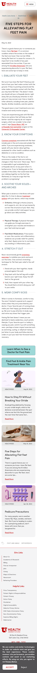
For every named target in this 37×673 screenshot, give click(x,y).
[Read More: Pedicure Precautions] (18, 493)
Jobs (4, 568)
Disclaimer (7, 602)
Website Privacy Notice (11, 608)
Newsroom (7, 577)
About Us (6, 557)
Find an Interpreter (10, 566)
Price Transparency (10, 590)
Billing (5, 563)
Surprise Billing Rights (10, 617)
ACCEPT (10, 667)
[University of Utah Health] (9, 4)
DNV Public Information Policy (13, 611)
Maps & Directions (9, 574)
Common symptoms (9, 140)
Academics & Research (11, 560)
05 (18, 18)
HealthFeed (22, 16)
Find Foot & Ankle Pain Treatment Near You (18, 362)
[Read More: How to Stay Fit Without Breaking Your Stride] (18, 379)
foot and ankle (13, 543)
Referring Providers (10, 580)
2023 (30, 16)
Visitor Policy (7, 599)
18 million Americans (17, 66)
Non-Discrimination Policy (12, 614)
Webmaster (7, 620)
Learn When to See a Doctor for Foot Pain (18, 350)
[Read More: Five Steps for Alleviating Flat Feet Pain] (18, 433)
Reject (24, 667)
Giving (5, 571)
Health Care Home (8, 16)
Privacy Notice (11, 661)
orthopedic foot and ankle (11, 127)
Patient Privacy (8, 596)
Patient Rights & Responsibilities (14, 593)
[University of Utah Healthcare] (18, 630)
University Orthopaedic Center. (13, 129)
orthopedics (26, 543)
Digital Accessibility (10, 605)
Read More (9, 419)
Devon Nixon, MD (17, 124)
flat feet (14, 51)
